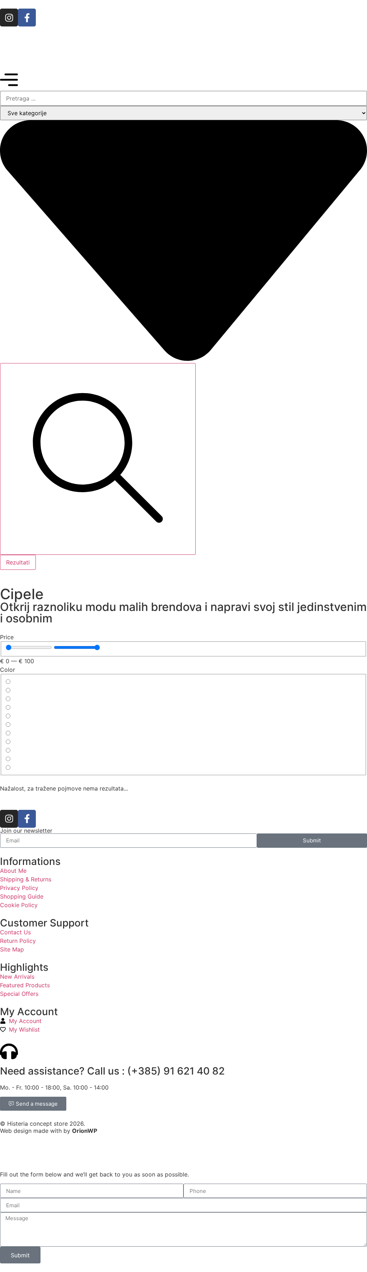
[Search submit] (98, 459)
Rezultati (18, 562)
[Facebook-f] (27, 17)
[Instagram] (9, 17)
